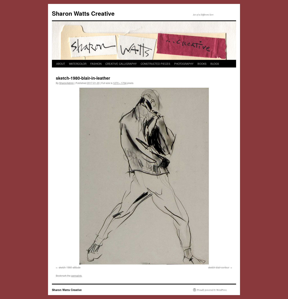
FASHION (95, 64)
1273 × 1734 (120, 83)
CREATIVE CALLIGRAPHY (121, 64)
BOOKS (201, 64)
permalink (76, 275)
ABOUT (60, 64)
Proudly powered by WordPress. (212, 289)
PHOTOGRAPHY (184, 64)
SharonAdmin (66, 83)
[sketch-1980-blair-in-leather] (144, 176)
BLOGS (214, 64)
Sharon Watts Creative (83, 13)
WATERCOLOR (77, 64)
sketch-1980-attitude (70, 267)
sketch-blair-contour (218, 267)
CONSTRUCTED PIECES (155, 64)
